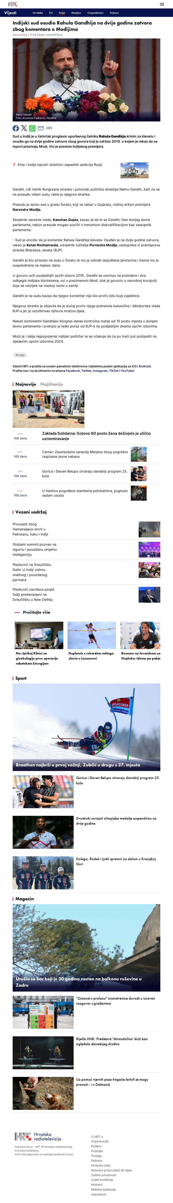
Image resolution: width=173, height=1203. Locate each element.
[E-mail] (41, 128)
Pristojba (97, 1151)
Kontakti (96, 1184)
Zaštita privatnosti (103, 1175)
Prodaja (96, 1156)
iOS (134, 366)
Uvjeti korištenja (102, 1179)
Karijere (96, 1146)
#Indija (20, 355)
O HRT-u (97, 1136)
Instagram (100, 370)
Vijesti (10, 12)
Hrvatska (38, 13)
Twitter (86, 370)
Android (145, 366)
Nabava (96, 1160)
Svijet (62, 13)
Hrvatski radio (100, 1165)
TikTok (113, 370)
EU (51, 13)
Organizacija (99, 1141)
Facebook (72, 370)
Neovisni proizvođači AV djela (111, 1170)
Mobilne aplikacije (103, 1189)
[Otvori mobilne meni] (162, 4)
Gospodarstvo (95, 13)
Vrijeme (114, 13)
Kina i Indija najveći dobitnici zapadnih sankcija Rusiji (60, 164)
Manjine (76, 13)
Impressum (98, 1194)
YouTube (126, 370)
